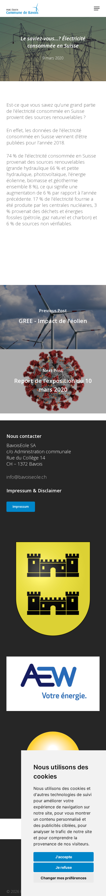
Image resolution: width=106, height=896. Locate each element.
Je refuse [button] (64, 867)
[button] (97, 8)
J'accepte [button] (63, 857)
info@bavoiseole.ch (26, 477)
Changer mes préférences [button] (63, 878)
